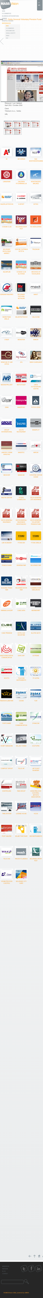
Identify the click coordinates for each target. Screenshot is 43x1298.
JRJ (21, 362)
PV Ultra (36, 678)
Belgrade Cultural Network (21, 296)
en (39, 5)
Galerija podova (6, 204)
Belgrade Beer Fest (21, 228)
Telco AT (21, 768)
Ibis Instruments (36, 836)
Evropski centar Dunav (36, 476)
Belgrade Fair (36, 565)
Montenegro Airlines (36, 182)
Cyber (6, 339)
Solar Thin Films (21, 836)
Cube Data (21, 610)
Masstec (21, 452)
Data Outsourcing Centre (36, 386)
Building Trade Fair (6, 589)
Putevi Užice (35, 407)
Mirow (35, 452)
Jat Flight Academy (36, 769)
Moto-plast (21, 385)
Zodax (21, 701)
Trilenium (35, 249)
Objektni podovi (21, 317)
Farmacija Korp (7, 610)
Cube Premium (7, 633)
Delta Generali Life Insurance (35, 498)
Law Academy (7, 543)
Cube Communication (21, 724)
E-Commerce (10, 28)
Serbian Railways (6, 294)
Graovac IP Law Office (7, 363)
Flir (36, 701)
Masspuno (21, 407)
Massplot (36, 430)
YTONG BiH (21, 543)
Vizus (36, 813)
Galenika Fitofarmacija (21, 182)
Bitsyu (36, 204)
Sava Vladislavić (36, 362)
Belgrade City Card (21, 882)
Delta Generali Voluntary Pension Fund (35, 522)
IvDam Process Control (6, 882)
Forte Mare (6, 723)
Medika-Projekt (7, 385)
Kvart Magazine (7, 746)
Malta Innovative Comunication (6, 656)
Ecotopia (35, 746)
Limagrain (6, 181)
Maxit (36, 294)
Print (7, 35)
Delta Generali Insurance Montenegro (21, 522)
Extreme (36, 655)
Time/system (6, 813)
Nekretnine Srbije (7, 318)
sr (39, 2)
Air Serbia (21, 159)
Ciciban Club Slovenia (21, 273)
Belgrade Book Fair (21, 589)
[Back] (30, 1256)
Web (7, 26)
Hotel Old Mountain (21, 634)
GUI (7, 38)
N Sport (21, 204)
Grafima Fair (21, 565)
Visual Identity (10, 33)
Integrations (10, 30)
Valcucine (36, 317)
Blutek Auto (35, 633)
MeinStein (21, 339)
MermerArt (36, 610)
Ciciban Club (6, 227)
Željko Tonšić (21, 746)
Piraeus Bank (7, 565)
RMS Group (21, 791)
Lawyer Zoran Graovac (6, 453)
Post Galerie (6, 836)
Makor (35, 339)
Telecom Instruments (21, 679)
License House (21, 813)
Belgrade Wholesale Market (7, 251)
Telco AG (6, 859)
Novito (6, 678)
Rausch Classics (21, 859)
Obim (6, 407)
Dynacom (35, 723)
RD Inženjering (35, 227)
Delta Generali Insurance (6, 521)
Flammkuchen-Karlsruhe (36, 589)
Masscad (21, 475)
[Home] (39, 1256)
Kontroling (6, 791)
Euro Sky (21, 655)
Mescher (6, 475)
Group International (6, 431)
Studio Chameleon (21, 498)
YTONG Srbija (36, 543)
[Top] (34, 1256)
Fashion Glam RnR (6, 701)
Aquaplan (6, 272)
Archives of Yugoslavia (35, 273)
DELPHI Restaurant (21, 431)
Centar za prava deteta (21, 250)
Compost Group (7, 768)
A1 (7, 159)
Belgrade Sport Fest (36, 860)
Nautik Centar (6, 497)
